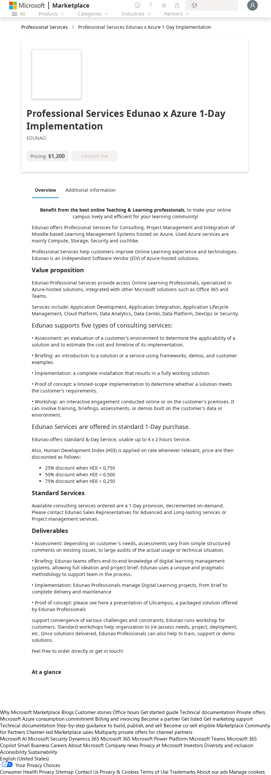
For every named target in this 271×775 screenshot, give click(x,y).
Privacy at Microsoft (160, 745)
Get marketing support (228, 718)
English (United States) (24, 758)
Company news (121, 745)
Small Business (33, 745)
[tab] (47, 189)
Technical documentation (207, 712)
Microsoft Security (47, 738)
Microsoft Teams (207, 738)
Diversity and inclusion (228, 745)
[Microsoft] (27, 5)
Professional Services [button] (44, 27)
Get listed (191, 718)
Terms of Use (154, 771)
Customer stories (93, 712)
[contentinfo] (73, 27)
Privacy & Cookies (119, 771)
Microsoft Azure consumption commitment (47, 718)
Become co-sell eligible (189, 725)
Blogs (67, 712)
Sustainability (42, 752)
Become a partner (160, 718)
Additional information (90, 190)
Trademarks (182, 771)
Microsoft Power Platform (160, 738)
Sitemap (65, 771)
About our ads (212, 771)
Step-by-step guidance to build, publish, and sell (109, 725)
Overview (45, 190)
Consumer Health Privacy (27, 771)
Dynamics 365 (84, 738)
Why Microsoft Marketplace (30, 712)
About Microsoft (86, 745)
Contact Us (86, 771)
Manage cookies (247, 771)
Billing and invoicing (117, 718)
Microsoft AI (13, 738)
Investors (193, 745)
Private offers (250, 712)
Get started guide (159, 712)
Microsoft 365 (115, 738)
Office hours (126, 712)
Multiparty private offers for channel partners (143, 732)
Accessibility (13, 752)
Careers (59, 745)
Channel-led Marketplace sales (59, 732)
